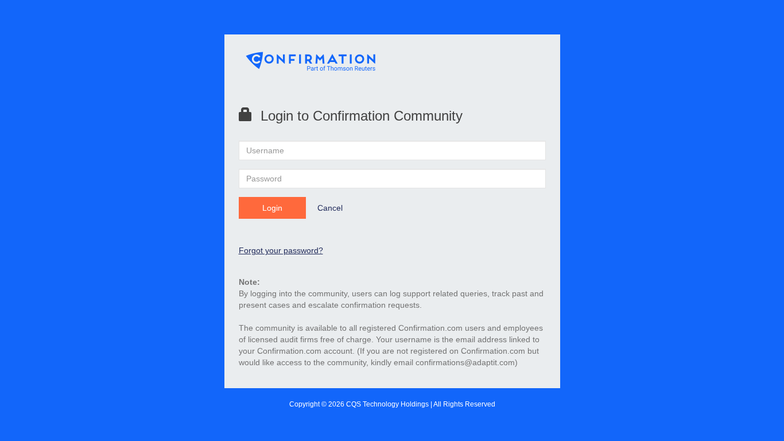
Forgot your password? (281, 250)
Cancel (330, 207)
